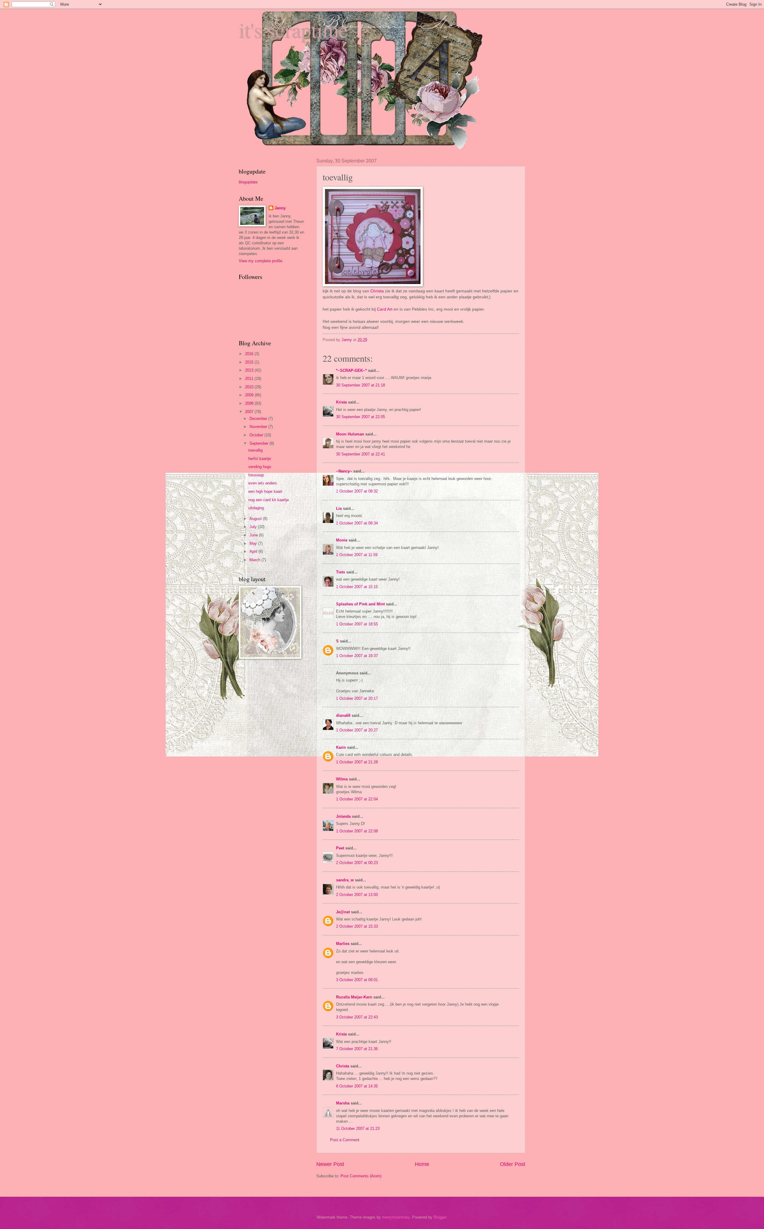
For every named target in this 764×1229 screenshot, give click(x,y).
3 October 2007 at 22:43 (357, 1017)
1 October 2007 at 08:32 (357, 491)
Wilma (342, 779)
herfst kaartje (259, 458)
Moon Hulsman (350, 434)
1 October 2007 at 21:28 (357, 762)
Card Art (385, 309)
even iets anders (262, 483)
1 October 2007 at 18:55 (357, 624)
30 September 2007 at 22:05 (360, 417)
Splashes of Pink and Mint (360, 604)
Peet (340, 848)
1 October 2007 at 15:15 (357, 586)
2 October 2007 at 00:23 (357, 862)
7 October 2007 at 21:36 (357, 1049)
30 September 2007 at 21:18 (360, 385)
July (253, 526)
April (253, 551)
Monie (341, 540)
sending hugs (259, 466)
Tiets (340, 572)
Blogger (440, 1217)
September (259, 443)
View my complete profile (260, 261)
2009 (250, 395)
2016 (250, 354)
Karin (341, 747)
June (254, 535)
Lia (339, 508)
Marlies (342, 943)
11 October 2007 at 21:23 (358, 1128)
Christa (377, 291)
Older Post (512, 1164)
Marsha (342, 1103)
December (258, 418)
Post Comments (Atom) (361, 1176)
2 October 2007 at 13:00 (357, 894)
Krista (341, 402)
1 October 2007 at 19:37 (357, 655)
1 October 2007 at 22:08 (357, 831)
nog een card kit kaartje (268, 500)
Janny (280, 208)
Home (422, 1164)
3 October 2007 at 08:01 (357, 980)
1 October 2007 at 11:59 (357, 555)
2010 (250, 387)
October (256, 435)
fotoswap (256, 475)
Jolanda (343, 816)
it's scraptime (293, 30)
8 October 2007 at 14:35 (357, 1086)
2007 (250, 411)
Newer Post (330, 1164)
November (258, 426)
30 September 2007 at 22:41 (360, 454)
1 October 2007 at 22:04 (357, 799)
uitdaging (256, 508)
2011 (250, 378)
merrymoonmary (396, 1217)
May (253, 543)
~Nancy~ (344, 471)
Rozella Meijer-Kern (354, 997)
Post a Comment (344, 1140)
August (256, 518)
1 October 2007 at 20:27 (357, 730)
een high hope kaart (265, 491)
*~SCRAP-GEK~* (351, 370)
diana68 (343, 715)
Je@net (343, 912)
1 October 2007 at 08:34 (357, 523)
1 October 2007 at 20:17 (357, 698)
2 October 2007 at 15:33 (357, 926)
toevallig (255, 450)
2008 (250, 403)
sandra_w (345, 880)
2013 (250, 370)
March (255, 560)
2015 (250, 362)
